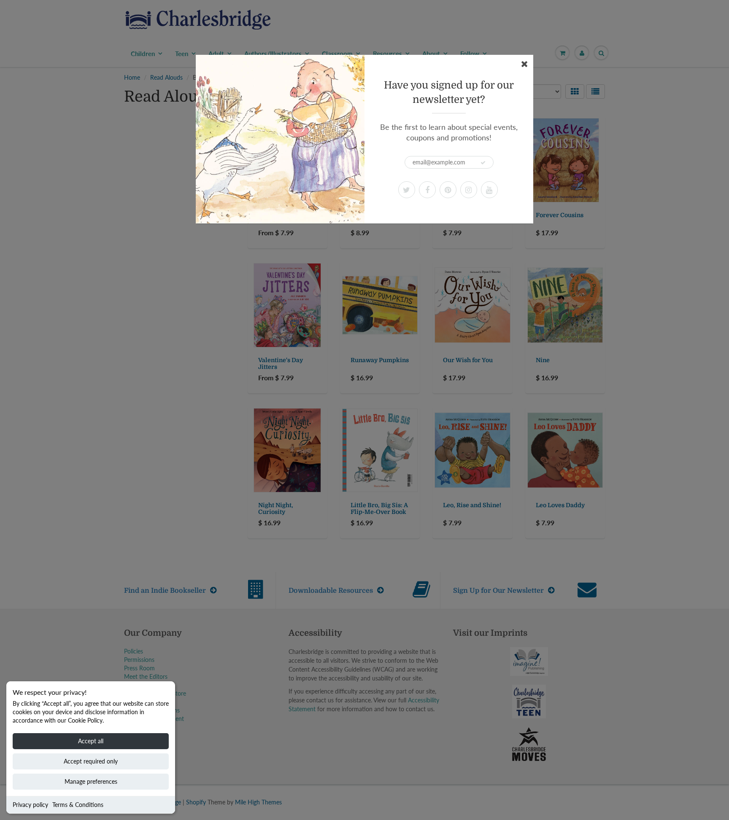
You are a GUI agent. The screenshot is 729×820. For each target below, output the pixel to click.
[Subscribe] (483, 162)
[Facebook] (427, 189)
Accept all (90, 741)
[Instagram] (468, 189)
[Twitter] (406, 189)
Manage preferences (91, 781)
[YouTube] (489, 189)
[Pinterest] (448, 189)
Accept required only (91, 761)
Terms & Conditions (77, 804)
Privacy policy (30, 804)
